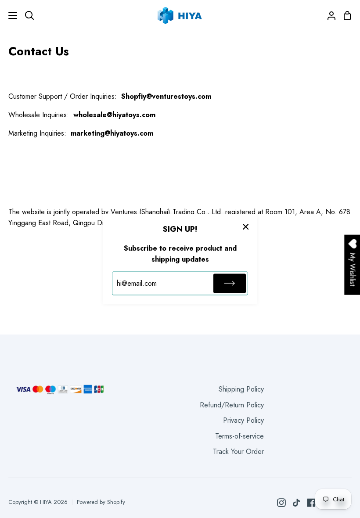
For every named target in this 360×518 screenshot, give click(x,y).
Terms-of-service (239, 436)
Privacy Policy (243, 420)
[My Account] (328, 15)
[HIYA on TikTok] (296, 502)
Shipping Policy (241, 389)
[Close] (246, 226)
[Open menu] (9, 15)
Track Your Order (238, 451)
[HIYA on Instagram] (281, 502)
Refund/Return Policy (232, 405)
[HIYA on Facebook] (311, 502)
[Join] (229, 283)
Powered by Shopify (101, 502)
